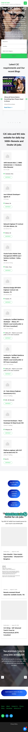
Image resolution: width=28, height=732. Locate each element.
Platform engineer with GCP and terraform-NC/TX (13, 451)
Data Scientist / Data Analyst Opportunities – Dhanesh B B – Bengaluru (14, 557)
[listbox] (14, 677)
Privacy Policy (14, 724)
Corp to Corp (5, 2)
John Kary (6, 589)
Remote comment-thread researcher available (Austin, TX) (14, 594)
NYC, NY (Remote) (9, 400)
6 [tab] (20, 122)
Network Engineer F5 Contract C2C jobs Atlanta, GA (13, 225)
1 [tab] (8, 122)
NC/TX (6, 459)
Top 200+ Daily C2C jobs (14, 483)
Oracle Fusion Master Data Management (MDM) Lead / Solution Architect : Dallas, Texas (13, 257)
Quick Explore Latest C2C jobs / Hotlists (14, 693)
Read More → (8, 111)
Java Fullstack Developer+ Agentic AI (12, 196)
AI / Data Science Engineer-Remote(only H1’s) (12, 392)
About (8, 706)
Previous (1, 99)
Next (26, 99)
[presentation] (2, 677)
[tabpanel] (14, 95)
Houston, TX (8, 299)
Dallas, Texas (8, 267)
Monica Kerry (6, 551)
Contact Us (15, 706)
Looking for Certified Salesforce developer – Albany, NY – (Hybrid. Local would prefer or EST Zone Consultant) (14, 323)
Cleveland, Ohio (9, 174)
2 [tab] (10, 122)
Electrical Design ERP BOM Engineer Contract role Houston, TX (12, 290)
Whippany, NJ (8, 429)
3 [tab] (13, 122)
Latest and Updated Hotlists (14, 494)
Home (3, 706)
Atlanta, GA (8, 203)
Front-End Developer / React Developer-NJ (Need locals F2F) (14, 422)
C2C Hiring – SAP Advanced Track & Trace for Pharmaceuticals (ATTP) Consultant (12, 631)
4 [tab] (15, 122)
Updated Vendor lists (14, 504)
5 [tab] (17, 122)
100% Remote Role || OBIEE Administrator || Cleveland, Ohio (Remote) (13, 165)
